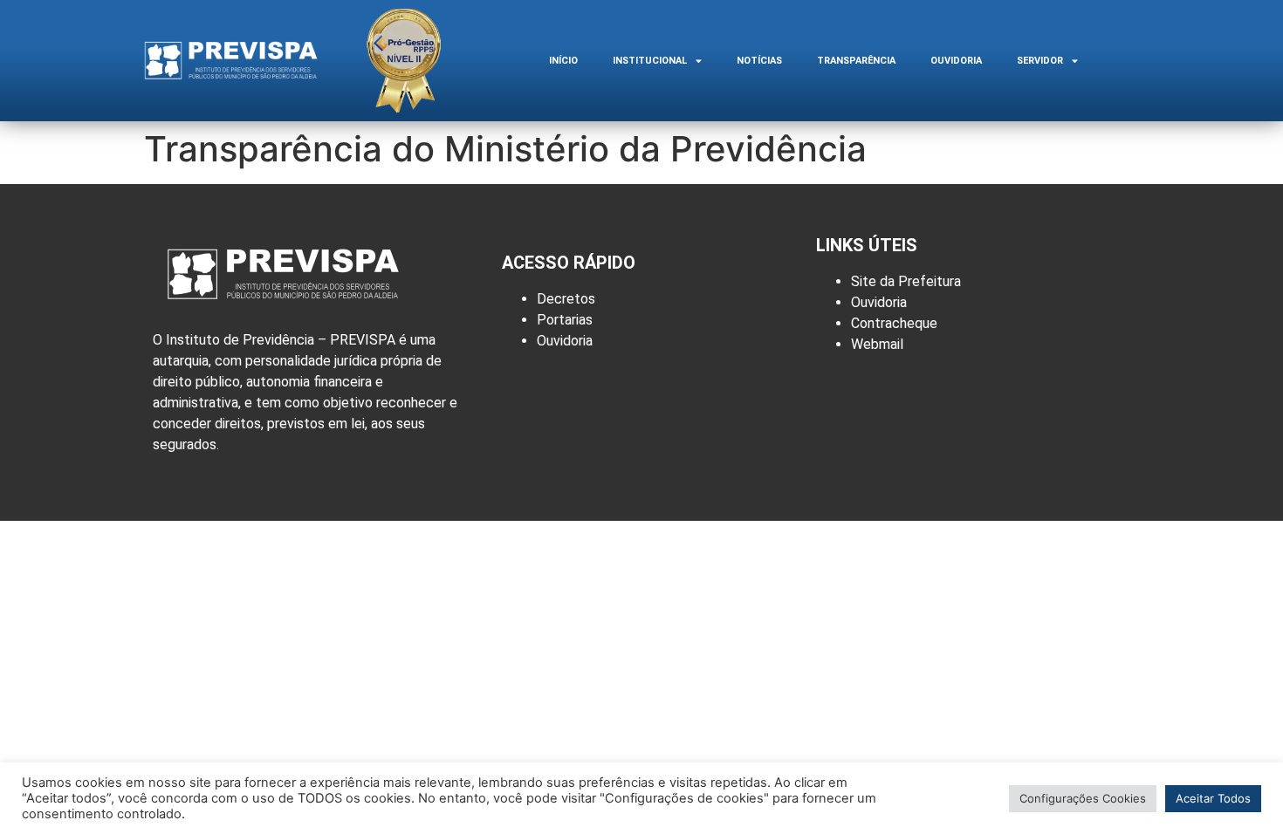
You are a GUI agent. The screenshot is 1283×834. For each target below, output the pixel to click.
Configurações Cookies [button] (1082, 798)
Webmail (877, 344)
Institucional (650, 60)
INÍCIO (563, 60)
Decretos (566, 299)
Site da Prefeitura (906, 281)
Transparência (856, 60)
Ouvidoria (956, 60)
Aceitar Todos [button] (1213, 798)
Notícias (759, 60)
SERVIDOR (1040, 60)
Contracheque (894, 323)
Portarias (565, 319)
